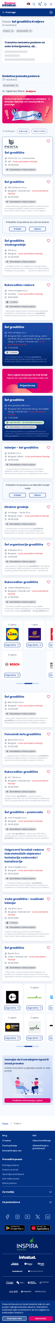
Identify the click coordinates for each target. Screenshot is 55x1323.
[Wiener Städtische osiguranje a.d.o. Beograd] (34, 665)
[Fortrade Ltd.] (34, 998)
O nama (6, 1140)
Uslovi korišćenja (42, 1140)
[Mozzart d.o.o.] (12, 635)
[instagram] (17, 1217)
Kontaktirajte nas (11, 1150)
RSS (34, 1135)
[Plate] (40, 4)
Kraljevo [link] (17, 1123)
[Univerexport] (12, 998)
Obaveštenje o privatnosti (41, 1147)
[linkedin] (47, 1217)
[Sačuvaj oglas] (48, 141)
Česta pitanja (9, 1145)
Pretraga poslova (10, 1165)
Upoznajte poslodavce (13, 1174)
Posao (5, 1123)
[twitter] (37, 1217)
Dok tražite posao (10, 1178)
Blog (4, 1135)
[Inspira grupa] (12, 1028)
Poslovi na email (10, 1169)
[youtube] (27, 1217)
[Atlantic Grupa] (34, 635)
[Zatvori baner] (49, 99)
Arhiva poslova (9, 1183)
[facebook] (7, 1217)
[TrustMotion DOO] (34, 1028)
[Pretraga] (34, 4)
